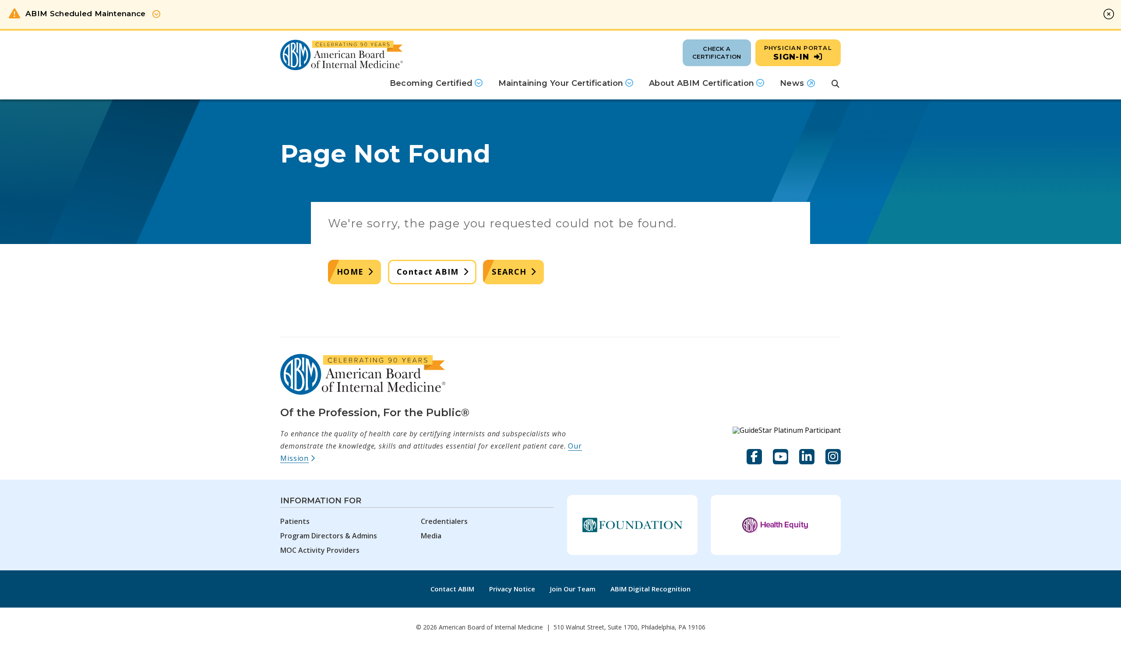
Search (509, 271)
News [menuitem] (797, 86)
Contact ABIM (427, 271)
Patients (295, 521)
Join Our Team (573, 588)
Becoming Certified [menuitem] (431, 83)
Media (431, 536)
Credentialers (444, 521)
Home (350, 271)
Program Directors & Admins (328, 536)
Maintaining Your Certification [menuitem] (561, 83)
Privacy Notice (512, 588)
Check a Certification (716, 52)
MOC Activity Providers (320, 550)
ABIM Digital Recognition (650, 588)
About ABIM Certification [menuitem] (701, 83)
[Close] (1109, 14)
